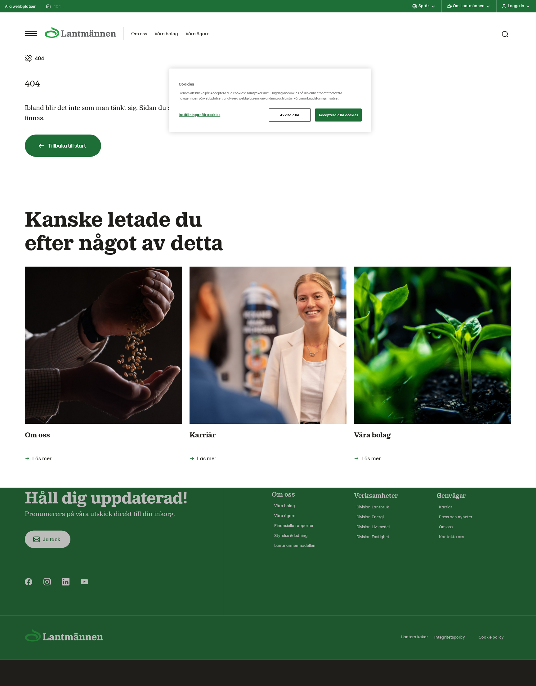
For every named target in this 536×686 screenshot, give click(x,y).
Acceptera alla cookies (338, 115)
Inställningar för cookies (199, 115)
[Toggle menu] (31, 33)
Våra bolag (166, 33)
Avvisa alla (289, 115)
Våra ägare (197, 33)
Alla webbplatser (20, 6)
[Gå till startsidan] (80, 32)
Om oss (139, 33)
